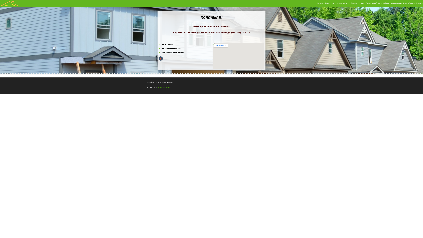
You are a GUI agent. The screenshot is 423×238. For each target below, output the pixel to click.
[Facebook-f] (161, 58)
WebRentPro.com (163, 87)
